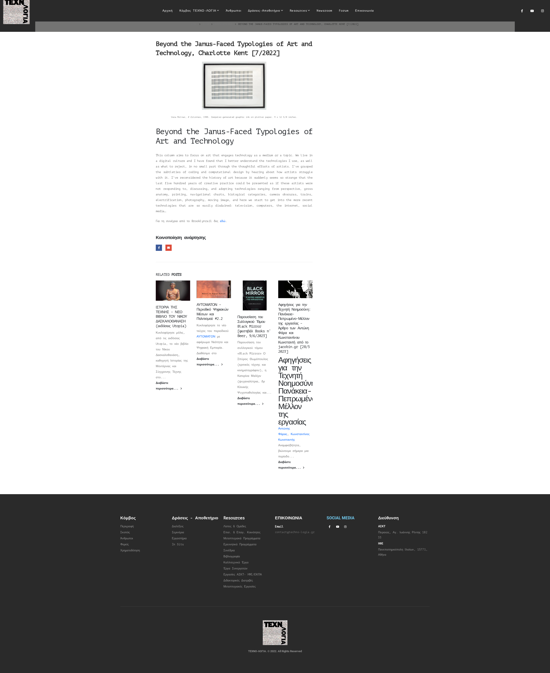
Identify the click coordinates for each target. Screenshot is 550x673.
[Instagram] (542, 11)
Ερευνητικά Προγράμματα (240, 544)
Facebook (159, 248)
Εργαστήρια (179, 538)
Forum (343, 10)
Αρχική (167, 10)
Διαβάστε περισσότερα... (168, 386)
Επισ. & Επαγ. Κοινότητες (241, 532)
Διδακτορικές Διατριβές (238, 580)
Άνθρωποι (233, 10)
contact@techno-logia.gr (295, 532)
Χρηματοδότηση (130, 550)
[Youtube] (532, 11)
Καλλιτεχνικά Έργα (236, 562)
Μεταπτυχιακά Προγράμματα (241, 538)
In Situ (178, 544)
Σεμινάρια (178, 532)
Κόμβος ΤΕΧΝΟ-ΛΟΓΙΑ (197, 10)
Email (168, 248)
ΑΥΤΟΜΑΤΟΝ (206, 336)
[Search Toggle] (382, 11)
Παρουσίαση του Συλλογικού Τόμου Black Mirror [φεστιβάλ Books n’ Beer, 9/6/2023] (254, 326)
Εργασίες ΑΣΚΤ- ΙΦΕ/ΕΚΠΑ (242, 574)
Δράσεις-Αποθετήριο (264, 10)
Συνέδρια (229, 550)
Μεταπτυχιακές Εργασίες (239, 586)
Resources (298, 10)
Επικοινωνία (364, 10)
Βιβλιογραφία (231, 556)
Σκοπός (125, 532)
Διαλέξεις (177, 526)
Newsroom (324, 10)
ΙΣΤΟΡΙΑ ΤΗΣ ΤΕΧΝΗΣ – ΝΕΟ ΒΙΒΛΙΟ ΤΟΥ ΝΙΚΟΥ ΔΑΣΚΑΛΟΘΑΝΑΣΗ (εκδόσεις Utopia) (171, 316)
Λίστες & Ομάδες (234, 526)
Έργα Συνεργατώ (234, 568)
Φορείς (124, 544)
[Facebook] (522, 11)
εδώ (222, 221)
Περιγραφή (127, 526)
